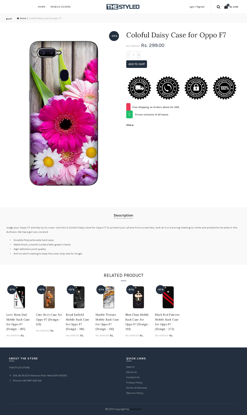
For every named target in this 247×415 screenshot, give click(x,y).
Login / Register (197, 6)
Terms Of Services (136, 387)
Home (41, 6)
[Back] (9, 18)
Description (123, 215)
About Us (131, 372)
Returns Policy (134, 393)
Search (130, 366)
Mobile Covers (60, 6)
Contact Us (133, 377)
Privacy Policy (134, 382)
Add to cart (136, 64)
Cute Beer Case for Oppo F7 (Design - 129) (49, 319)
